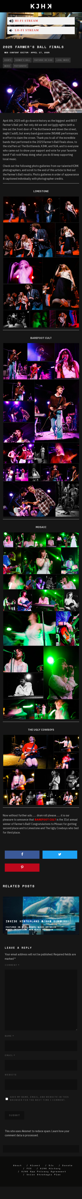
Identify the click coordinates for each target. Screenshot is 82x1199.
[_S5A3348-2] (14, 581)
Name (9, 1036)
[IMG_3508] (9, 472)
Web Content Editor (16, 52)
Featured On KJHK (43, 60)
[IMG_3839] (51, 581)
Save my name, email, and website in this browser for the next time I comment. (39, 1098)
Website (11, 1075)
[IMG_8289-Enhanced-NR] (61, 672)
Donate (67, 1165)
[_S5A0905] (29, 239)
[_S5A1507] (73, 472)
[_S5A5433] (30, 797)
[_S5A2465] (15, 361)
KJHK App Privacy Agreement (44, 1171)
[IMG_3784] (8, 539)
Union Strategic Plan (44, 1174)
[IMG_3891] (10, 600)
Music (7, 66)
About (17, 1165)
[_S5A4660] (28, 751)
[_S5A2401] (64, 452)
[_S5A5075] (67, 797)
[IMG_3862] (71, 600)
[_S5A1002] (67, 239)
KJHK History (50, 1168)
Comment (12, 965)
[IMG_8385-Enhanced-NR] (67, 539)
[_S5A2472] (41, 452)
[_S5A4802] (66, 743)
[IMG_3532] (18, 452)
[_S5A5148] (66, 760)
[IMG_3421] (19, 433)
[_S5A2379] (41, 370)
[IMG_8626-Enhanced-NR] (48, 600)
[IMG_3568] (34, 472)
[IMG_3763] (68, 628)
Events (7, 60)
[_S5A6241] (14, 797)
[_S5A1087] (16, 318)
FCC (29, 1168)
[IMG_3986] (18, 539)
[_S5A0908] (23, 297)
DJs (51, 1165)
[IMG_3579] (67, 361)
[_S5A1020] (61, 283)
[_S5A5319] (72, 779)
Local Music (62, 60)
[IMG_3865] (24, 600)
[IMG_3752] (23, 686)
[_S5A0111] (51, 209)
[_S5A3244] (19, 709)
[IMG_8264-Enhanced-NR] (67, 581)
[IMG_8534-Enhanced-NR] (31, 581)
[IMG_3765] (12, 560)
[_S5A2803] (53, 472)
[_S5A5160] (19, 779)
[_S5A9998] (73, 318)
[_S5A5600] (51, 797)
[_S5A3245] (29, 628)
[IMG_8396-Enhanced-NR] (41, 560)
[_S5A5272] (49, 779)
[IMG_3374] (19, 411)
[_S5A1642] (29, 498)
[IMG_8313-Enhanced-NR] (51, 539)
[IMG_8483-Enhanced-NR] (34, 539)
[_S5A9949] (61, 318)
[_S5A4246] (43, 318)
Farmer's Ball (22, 60)
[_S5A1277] (23, 270)
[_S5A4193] (63, 709)
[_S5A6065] (41, 797)
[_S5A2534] (57, 411)
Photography (20, 66)
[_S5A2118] (22, 472)
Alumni (35, 1165)
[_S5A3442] (41, 709)
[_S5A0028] (22, 209)
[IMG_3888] (41, 581)
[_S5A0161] (69, 209)
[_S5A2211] (19, 390)
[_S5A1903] (67, 498)
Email (10, 1055)
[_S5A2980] (23, 659)
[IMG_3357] (41, 352)
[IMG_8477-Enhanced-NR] (70, 560)
